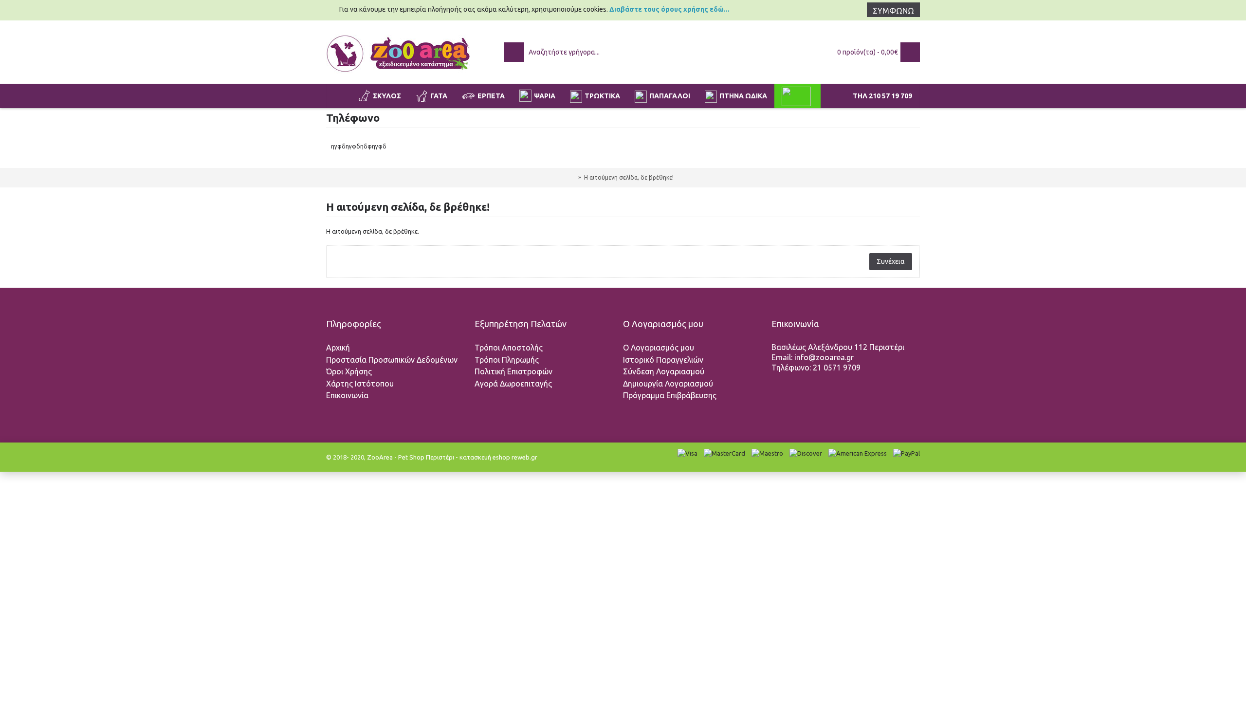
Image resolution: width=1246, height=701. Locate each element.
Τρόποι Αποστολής (509, 347)
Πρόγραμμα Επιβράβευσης (669, 395)
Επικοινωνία (347, 395)
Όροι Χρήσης (349, 371)
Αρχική (338, 347)
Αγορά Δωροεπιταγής (513, 383)
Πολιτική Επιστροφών (513, 371)
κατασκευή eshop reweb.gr (498, 457)
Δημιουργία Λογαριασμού (668, 383)
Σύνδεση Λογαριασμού (663, 371)
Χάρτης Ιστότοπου (360, 383)
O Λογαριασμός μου (658, 347)
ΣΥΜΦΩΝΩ (893, 10)
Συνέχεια (891, 261)
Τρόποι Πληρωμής (507, 359)
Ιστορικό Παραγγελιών (663, 359)
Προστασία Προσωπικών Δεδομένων (392, 359)
